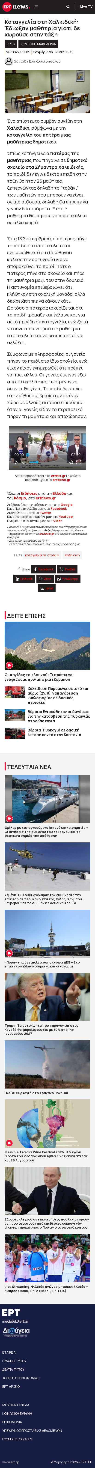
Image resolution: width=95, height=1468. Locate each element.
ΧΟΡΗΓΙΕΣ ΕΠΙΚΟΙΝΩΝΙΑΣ (20, 1378)
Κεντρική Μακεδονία (38, 44)
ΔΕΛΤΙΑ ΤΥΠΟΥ (13, 1369)
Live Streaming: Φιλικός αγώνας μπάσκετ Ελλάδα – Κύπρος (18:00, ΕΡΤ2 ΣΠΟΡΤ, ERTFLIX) (46, 1288)
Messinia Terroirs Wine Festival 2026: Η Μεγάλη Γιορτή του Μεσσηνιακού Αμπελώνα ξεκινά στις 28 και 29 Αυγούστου (46, 1156)
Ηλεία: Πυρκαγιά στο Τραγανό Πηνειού (36, 1093)
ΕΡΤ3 (11, 44)
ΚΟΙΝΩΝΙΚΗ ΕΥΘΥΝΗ (17, 1413)
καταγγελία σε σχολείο (42, 555)
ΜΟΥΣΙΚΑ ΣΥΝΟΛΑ (15, 1405)
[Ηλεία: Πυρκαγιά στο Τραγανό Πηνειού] (47, 1064)
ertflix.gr (58, 476)
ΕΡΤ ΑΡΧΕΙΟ (11, 1386)
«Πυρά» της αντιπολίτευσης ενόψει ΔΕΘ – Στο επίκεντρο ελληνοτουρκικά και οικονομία (42, 964)
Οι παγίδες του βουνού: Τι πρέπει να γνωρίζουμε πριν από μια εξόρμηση (38, 677)
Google (66, 504)
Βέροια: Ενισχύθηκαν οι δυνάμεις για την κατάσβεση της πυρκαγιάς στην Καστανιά (59, 716)
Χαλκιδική (72, 555)
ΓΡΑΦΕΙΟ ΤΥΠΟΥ (14, 1361)
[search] (68, 6)
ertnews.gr (46, 534)
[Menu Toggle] (36, 7)
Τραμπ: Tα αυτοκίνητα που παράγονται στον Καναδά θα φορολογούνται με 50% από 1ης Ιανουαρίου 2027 (41, 1029)
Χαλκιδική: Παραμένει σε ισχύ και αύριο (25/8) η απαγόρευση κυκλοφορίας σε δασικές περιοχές (58, 695)
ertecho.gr (61, 479)
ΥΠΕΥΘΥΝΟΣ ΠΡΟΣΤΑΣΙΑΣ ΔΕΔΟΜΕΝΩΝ (32, 1430)
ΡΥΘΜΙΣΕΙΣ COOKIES (17, 1439)
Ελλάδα (59, 493)
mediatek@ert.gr (15, 1321)
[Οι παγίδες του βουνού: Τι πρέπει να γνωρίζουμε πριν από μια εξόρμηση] (47, 646)
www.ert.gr (10, 1462)
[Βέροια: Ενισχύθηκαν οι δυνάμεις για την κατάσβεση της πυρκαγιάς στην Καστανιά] (15, 715)
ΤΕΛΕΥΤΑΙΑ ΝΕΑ (29, 767)
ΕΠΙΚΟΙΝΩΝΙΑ (12, 1422)
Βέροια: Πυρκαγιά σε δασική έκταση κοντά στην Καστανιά (54, 732)
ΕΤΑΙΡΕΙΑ (9, 1352)
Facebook (59, 508)
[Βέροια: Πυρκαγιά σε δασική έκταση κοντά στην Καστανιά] (15, 734)
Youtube (66, 516)
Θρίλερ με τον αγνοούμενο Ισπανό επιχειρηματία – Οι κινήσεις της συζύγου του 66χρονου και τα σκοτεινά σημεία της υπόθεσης (46, 831)
